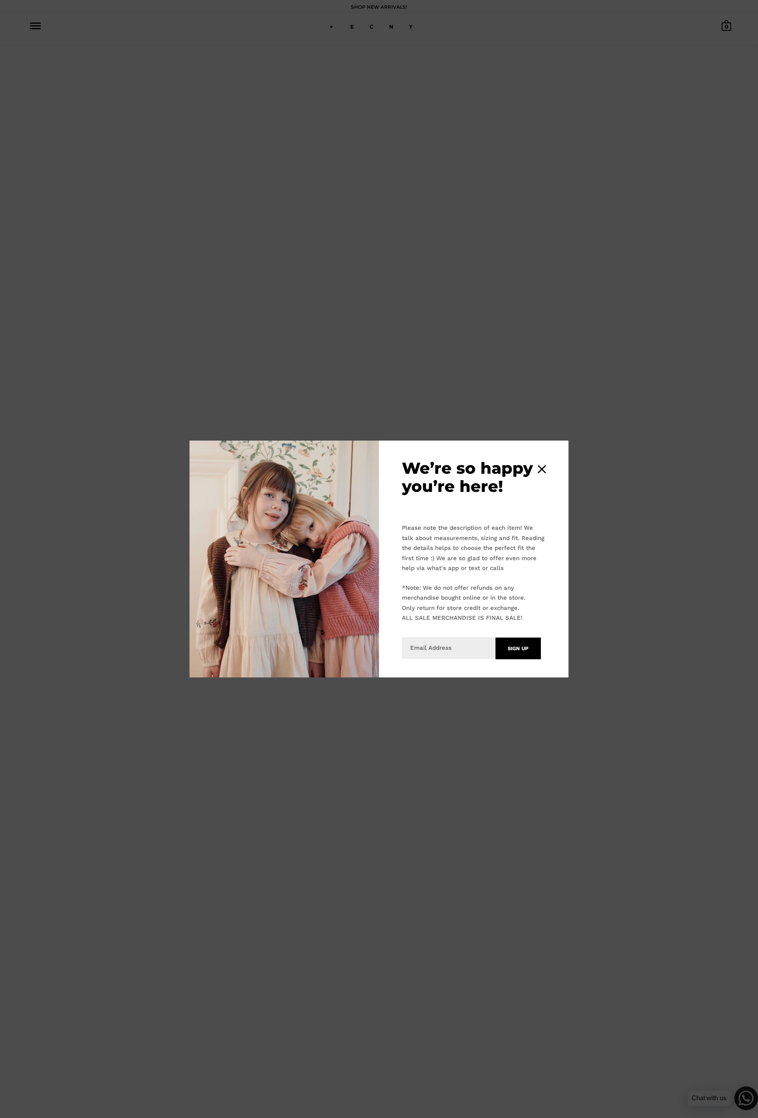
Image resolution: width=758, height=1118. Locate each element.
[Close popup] (542, 469)
